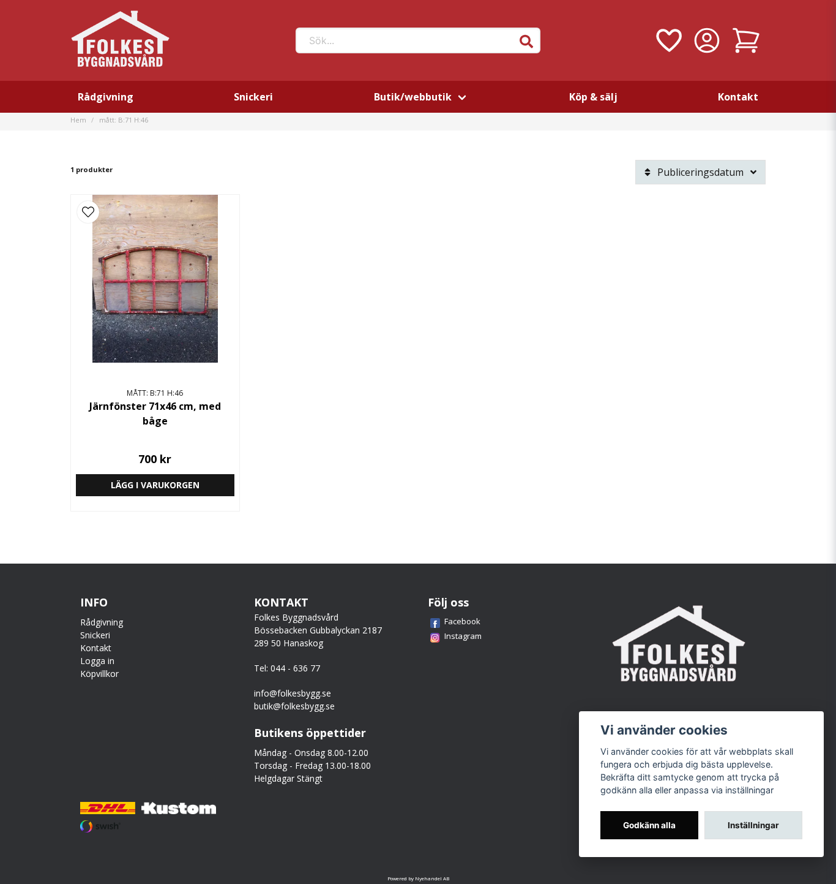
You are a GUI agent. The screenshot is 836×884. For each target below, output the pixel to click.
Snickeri (253, 97)
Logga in (97, 661)
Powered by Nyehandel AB (418, 878)
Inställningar (753, 825)
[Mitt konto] (706, 40)
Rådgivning (105, 97)
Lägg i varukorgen (155, 485)
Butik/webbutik (413, 97)
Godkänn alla (649, 825)
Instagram (463, 635)
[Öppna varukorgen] (746, 40)
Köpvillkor (99, 673)
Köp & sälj (593, 97)
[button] (526, 41)
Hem (78, 119)
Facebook (462, 621)
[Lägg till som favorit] (667, 40)
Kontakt (738, 97)
